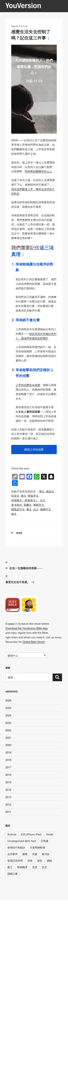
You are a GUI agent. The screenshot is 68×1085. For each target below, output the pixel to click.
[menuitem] (42, 491)
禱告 (39, 860)
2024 (8, 715)
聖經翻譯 (22, 867)
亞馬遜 (44, 841)
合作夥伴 (12, 854)
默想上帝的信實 (34, 449)
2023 (8, 723)
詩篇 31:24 (34, 80)
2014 (8, 789)
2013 (8, 797)
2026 (8, 700)
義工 (10, 867)
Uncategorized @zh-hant (21, 841)
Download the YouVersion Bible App (26, 628)
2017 (8, 767)
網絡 (49, 860)
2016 (8, 775)
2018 (8, 760)
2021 (8, 738)
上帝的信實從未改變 (28, 385)
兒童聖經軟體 (37, 847)
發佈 (29, 860)
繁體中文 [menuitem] (12, 655)
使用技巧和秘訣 (16, 847)
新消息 (19, 533)
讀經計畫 (12, 873)
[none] (26, 655)
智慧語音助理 (15, 860)
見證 (34, 867)
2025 (8, 708)
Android (11, 834)
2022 (8, 730)
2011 (8, 812)
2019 (8, 752)
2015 (8, 782)
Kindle (49, 834)
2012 (8, 804)
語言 (44, 867)
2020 (8, 745)
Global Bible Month (33, 642)
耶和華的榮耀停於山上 (38, 171)
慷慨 (24, 854)
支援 (34, 854)
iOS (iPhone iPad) (31, 834)
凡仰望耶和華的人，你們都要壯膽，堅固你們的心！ (34, 66)
